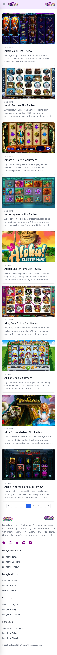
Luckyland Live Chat (11, 614)
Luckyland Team (9, 585)
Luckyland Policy (9, 633)
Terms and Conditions (12, 628)
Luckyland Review (10, 566)
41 (43, 506)
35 (14, 506)
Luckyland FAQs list (11, 638)
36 (19, 506)
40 (38, 506)
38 (28, 506)
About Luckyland (10, 580)
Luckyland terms (9, 557)
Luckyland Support (11, 561)
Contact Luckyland (10, 604)
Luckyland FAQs (9, 609)
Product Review (9, 590)
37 (23, 506)
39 (33, 506)
